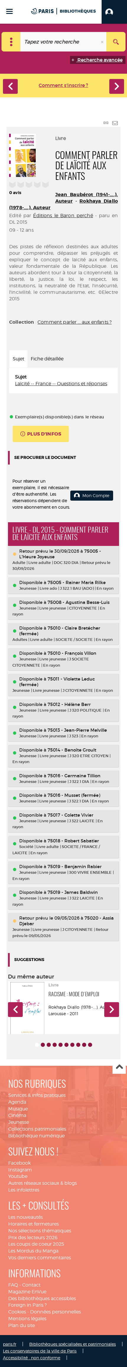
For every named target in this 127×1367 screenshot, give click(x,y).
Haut (119, 1067)
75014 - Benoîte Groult (72, 750)
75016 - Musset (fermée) (74, 795)
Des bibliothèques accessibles (42, 1298)
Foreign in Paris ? (27, 1305)
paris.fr (9, 1344)
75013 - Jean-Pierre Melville (77, 730)
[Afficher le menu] (9, 11)
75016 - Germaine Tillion (74, 775)
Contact (31, 1285)
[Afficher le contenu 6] (66, 1045)
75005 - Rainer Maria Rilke (77, 582)
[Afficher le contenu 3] (49, 1045)
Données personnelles (55, 1312)
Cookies (17, 1312)
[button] (114, 12)
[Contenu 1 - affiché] (37, 1045)
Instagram (20, 1170)
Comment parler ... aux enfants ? (75, 322)
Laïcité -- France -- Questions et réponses (61, 383)
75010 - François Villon (72, 653)
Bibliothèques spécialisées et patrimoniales (72, 1344)
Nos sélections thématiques (39, 1231)
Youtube (17, 1176)
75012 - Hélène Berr (69, 704)
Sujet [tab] (18, 359)
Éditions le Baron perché (63, 215)
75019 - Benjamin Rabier (75, 866)
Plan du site (21, 1325)
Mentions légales (27, 1318)
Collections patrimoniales (37, 1129)
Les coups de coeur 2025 (36, 1244)
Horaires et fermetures (33, 1224)
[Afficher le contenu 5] (60, 1045)
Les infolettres (23, 1190)
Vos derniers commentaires (39, 1257)
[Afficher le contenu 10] (90, 1045)
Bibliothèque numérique (36, 1136)
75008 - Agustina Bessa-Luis (79, 602)
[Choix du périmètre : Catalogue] (11, 41)
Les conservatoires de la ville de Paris (39, 1350)
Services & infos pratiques (37, 1095)
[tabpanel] (63, 380)
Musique (18, 1109)
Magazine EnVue (27, 1292)
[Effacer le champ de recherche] (102, 41)
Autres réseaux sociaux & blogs (42, 1183)
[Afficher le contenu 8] (78, 1045)
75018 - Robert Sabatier (73, 841)
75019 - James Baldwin (73, 892)
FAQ (13, 1285)
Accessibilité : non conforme (31, 1357)
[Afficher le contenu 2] (43, 1045)
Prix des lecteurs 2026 (33, 1237)
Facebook (19, 1163)
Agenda (17, 1102)
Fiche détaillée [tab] (47, 359)
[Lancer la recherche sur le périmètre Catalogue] (116, 41)
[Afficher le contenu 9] (84, 1045)
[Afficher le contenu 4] (55, 1045)
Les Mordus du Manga (33, 1251)
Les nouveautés (25, 1217)
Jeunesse (18, 1122)
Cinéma (17, 1115)
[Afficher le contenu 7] (72, 1045)
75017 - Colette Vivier (70, 815)
